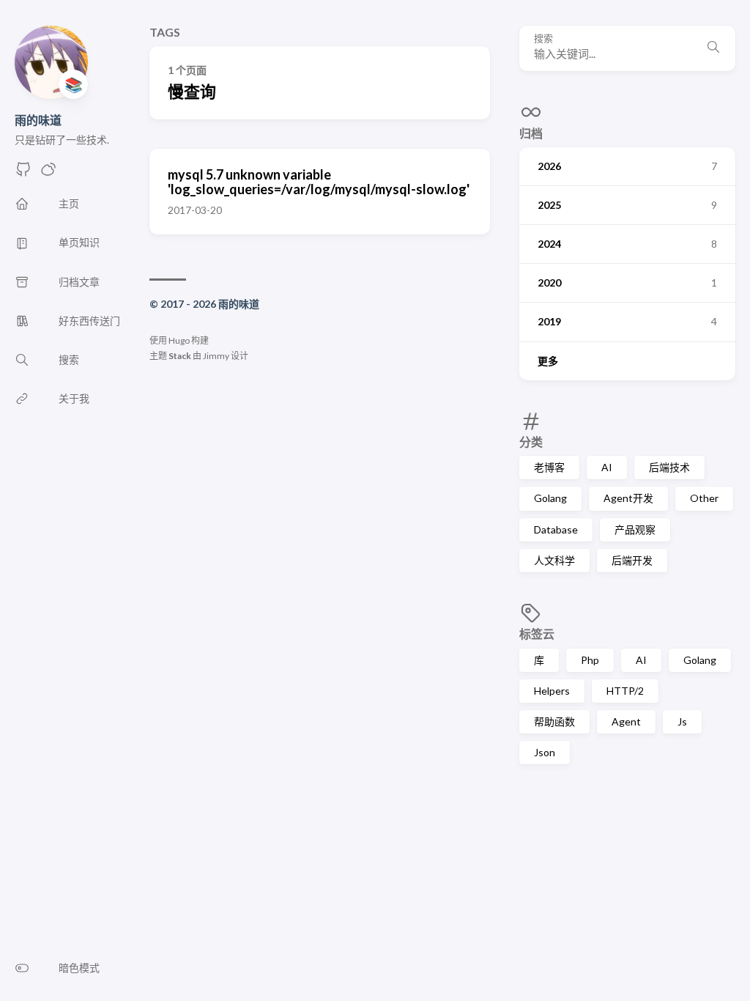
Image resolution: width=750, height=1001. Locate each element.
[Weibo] (48, 173)
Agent (626, 721)
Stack (179, 355)
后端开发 (632, 560)
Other (704, 498)
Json (544, 752)
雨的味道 (38, 120)
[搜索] (713, 48)
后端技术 (669, 467)
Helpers (552, 690)
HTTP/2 (625, 690)
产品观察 (635, 529)
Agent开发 (628, 498)
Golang (550, 498)
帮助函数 (554, 721)
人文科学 (554, 560)
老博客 (549, 467)
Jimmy (216, 355)
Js (682, 721)
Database (556, 529)
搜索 (543, 38)
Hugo (179, 340)
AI (606, 467)
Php (590, 660)
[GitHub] (23, 173)
